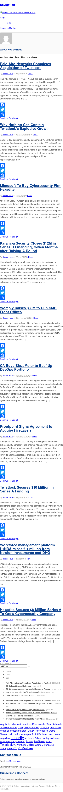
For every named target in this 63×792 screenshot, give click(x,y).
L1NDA (31, 730)
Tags (7, 677)
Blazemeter (39, 724)
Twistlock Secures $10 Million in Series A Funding (27, 489)
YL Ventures (25, 748)
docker (35, 727)
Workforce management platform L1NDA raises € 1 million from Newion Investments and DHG (27, 548)
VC (15, 745)
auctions (27, 724)
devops (28, 727)
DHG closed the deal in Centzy (18, 686)
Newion (4, 734)
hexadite (4, 730)
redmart (49, 734)
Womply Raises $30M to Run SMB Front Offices (28, 309)
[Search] (29, 666)
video (31, 744)
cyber (20, 727)
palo (11, 734)
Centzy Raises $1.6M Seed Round (20, 695)
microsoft (40, 730)
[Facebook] (31, 105)
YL (15, 748)
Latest (8, 674)
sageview (5, 738)
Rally (41, 734)
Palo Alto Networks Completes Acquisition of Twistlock (25, 65)
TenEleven (39, 741)
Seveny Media (45, 786)
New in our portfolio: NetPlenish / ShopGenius (25, 692)
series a (29, 738)
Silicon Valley (42, 738)
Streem (29, 741)
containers (11, 727)
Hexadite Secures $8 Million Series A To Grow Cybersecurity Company (30, 611)
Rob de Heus (7, 73)
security (17, 737)
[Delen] (31, 114)
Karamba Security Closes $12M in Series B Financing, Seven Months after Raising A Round (29, 247)
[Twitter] (31, 109)
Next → (8, 663)
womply (39, 745)
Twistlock (6, 744)
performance (20, 734)
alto (20, 724)
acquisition (5, 724)
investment (15, 730)
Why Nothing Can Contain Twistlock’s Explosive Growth (25, 126)
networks (50, 730)
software (55, 738)
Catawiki (57, 724)
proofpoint (32, 734)
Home (8, 22)
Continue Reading (8, 118)
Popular (8, 671)
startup (21, 741)
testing (49, 741)
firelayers (44, 727)
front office (55, 727)
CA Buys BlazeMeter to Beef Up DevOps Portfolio (26, 367)
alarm (15, 724)
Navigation (7, 4)
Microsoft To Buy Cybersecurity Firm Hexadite (30, 187)
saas (57, 734)
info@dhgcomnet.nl (14, 761)
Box (49, 724)
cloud (3, 727)
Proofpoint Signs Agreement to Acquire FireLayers (26, 428)
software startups (9, 741)
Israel (24, 730)
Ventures (21, 745)
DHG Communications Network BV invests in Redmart (28, 689)
